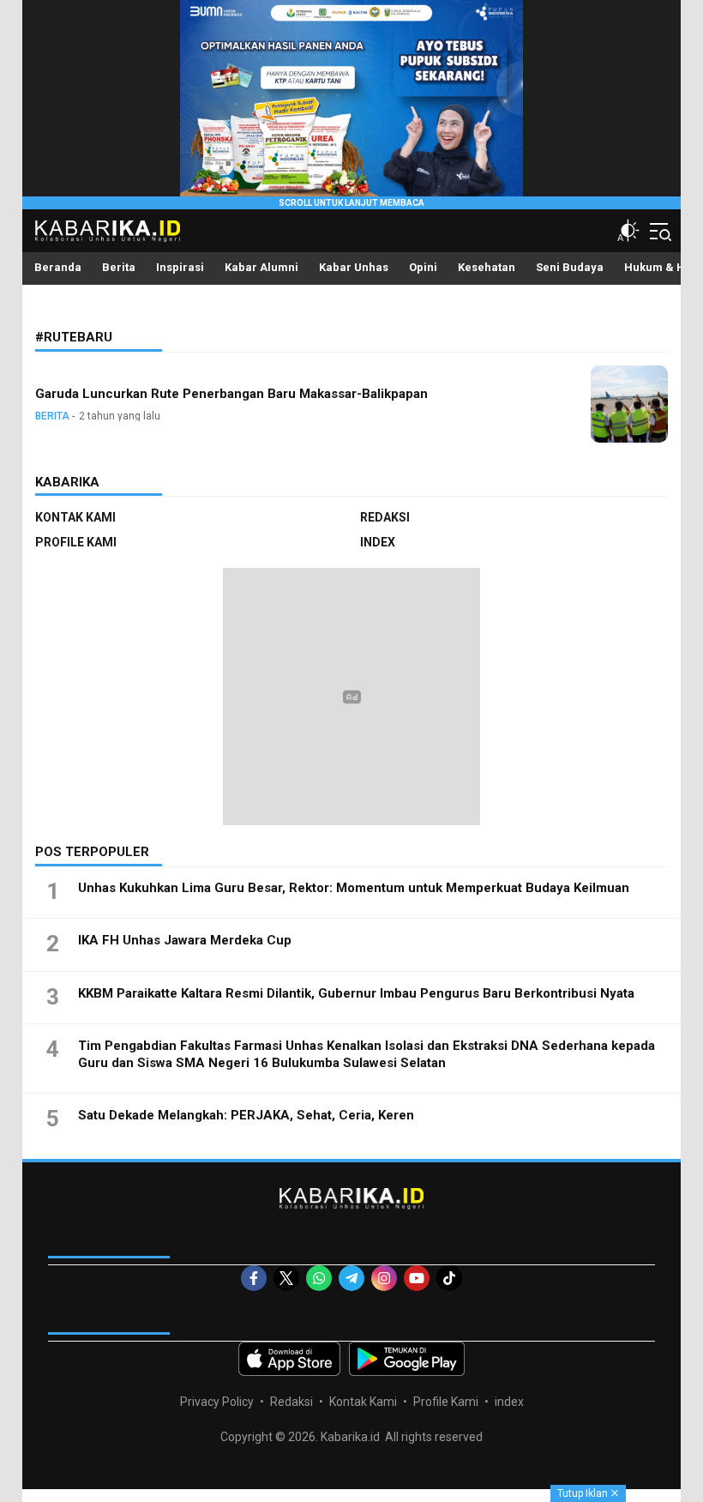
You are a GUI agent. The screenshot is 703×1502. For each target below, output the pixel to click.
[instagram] (384, 1278)
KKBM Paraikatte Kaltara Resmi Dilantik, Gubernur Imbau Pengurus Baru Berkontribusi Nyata (356, 993)
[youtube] (417, 1278)
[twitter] (286, 1278)
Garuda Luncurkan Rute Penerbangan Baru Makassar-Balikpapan (231, 393)
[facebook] (254, 1278)
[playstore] (407, 1359)
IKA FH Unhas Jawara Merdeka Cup (184, 940)
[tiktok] (449, 1278)
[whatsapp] (319, 1278)
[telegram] (351, 1278)
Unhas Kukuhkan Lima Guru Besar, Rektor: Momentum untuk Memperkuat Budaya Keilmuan (353, 888)
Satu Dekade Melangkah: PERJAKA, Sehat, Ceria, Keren (246, 1115)
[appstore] (289, 1359)
